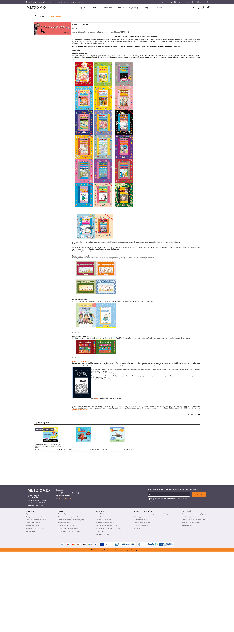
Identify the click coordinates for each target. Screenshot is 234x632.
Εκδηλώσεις (159, 8)
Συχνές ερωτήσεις (64, 522)
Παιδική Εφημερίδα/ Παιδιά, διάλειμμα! (109, 528)
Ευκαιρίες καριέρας (32, 525)
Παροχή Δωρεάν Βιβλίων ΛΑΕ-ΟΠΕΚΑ (195, 519)
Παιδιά (95, 8)
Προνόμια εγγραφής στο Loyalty (69, 531)
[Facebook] (162, 2)
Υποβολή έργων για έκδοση (191, 517)
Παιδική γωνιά (49, 429)
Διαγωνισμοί (39, 429)
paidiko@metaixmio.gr (79, 409)
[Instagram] (165, 2)
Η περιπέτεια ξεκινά (74, 442)
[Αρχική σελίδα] (35, 16)
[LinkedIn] (168, 2)
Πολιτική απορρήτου (138, 550)
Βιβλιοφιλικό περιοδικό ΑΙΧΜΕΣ (107, 525)
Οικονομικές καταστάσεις (35, 528)
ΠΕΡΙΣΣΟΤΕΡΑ (61, 449)
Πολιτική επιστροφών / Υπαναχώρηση (71, 519)
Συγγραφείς (133, 8)
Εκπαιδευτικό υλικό (141, 519)
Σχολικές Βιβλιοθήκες (141, 525)
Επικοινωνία (30, 531)
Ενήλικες (82, 8)
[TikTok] (171, 2)
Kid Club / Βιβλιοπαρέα (103, 519)
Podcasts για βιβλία (102, 534)
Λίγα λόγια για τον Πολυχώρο (36, 519)
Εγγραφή (199, 494)
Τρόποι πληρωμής (64, 514)
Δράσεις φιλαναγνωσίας (142, 517)
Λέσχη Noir (99, 517)
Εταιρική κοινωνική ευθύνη (35, 517)
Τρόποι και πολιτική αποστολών (69, 517)
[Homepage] (36, 7)
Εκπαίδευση (107, 8)
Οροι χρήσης (123, 550)
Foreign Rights (187, 525)
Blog (146, 8)
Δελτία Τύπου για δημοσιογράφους (194, 514)
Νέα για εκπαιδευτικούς (142, 522)
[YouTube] (175, 2)
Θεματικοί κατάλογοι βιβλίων (106, 522)
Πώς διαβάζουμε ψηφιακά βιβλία (69, 528)
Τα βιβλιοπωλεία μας (33, 522)
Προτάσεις (120, 8)
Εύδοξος (137, 528)
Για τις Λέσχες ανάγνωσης (104, 514)
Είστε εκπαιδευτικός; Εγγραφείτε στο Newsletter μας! (152, 514)
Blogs (41, 16)
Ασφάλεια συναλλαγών (66, 525)
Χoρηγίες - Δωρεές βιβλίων (191, 522)
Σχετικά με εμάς (31, 514)
